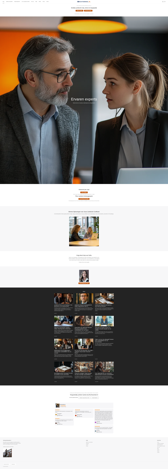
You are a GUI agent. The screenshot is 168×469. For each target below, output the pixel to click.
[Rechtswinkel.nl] (84, 1)
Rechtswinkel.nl (6, 466)
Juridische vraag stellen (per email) (84, 397)
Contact (47, 1)
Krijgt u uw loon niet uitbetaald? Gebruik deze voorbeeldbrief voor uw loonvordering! (104, 340)
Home (3, 1)
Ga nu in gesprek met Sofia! (25, 1)
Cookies (87, 444)
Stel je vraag (84, 192)
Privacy (44, 1)
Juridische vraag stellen (9, 1)
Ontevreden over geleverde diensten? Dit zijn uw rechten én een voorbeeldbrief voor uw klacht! (83, 329)
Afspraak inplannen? (17, 1)
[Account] (162, 1)
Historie (40, 1)
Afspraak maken (88, 10)
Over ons (32, 1)
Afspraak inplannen (95, 397)
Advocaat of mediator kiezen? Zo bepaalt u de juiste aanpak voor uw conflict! (103, 329)
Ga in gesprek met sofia (84, 283)
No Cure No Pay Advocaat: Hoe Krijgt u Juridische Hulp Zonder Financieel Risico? (84, 352)
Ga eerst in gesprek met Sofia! (73, 397)
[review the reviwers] (57, 415)
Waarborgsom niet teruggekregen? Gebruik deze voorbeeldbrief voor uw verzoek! (62, 352)
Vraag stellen (79, 10)
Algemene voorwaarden (89, 442)
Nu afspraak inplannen (84, 198)
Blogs (36, 1)
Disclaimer (87, 443)
